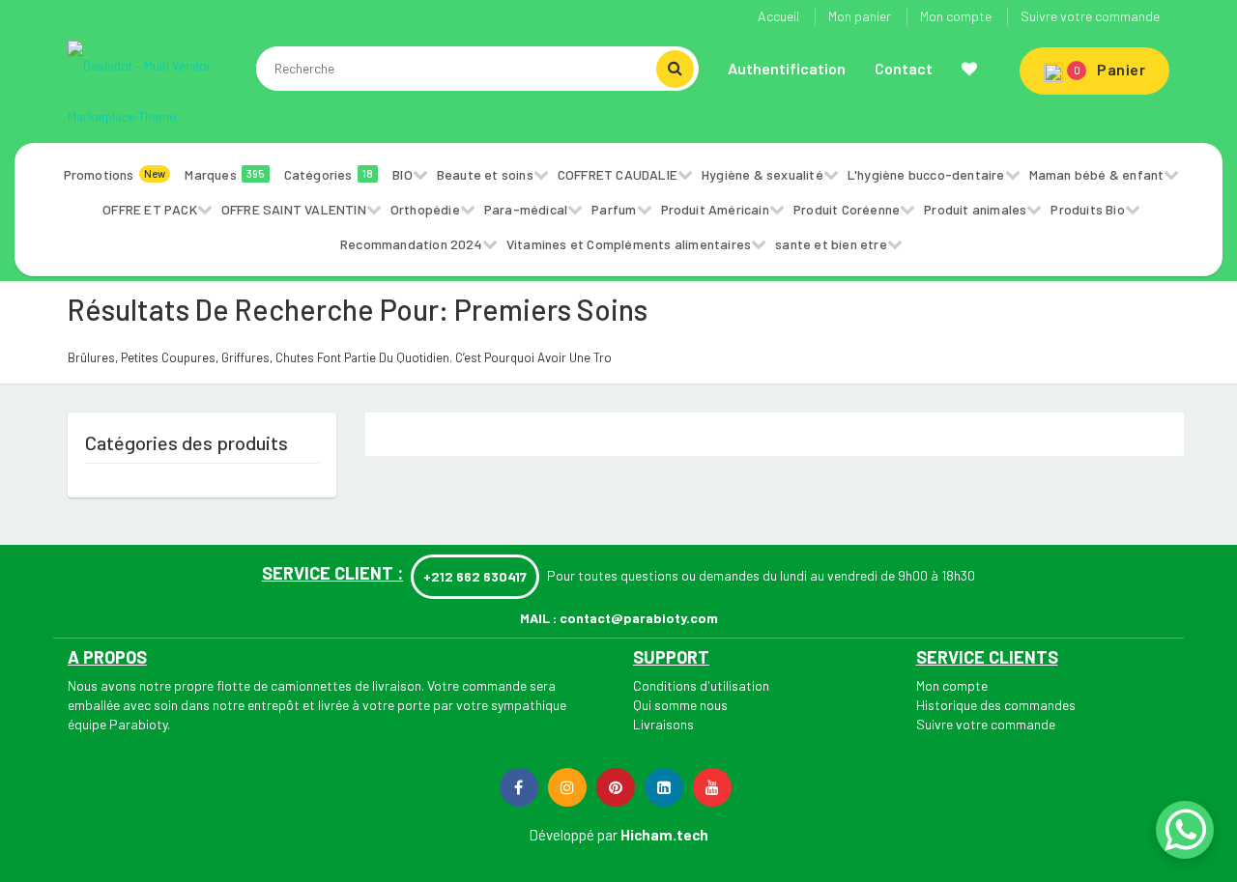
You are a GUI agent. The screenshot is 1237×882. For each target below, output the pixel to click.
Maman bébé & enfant (1097, 174)
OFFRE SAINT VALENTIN (293, 209)
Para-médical (525, 209)
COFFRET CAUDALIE (617, 174)
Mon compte (956, 16)
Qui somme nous (680, 705)
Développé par (573, 834)
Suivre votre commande (1090, 16)
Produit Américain (715, 209)
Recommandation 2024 (411, 244)
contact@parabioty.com (639, 618)
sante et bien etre (831, 244)
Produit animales (975, 209)
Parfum (613, 209)
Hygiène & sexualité (762, 174)
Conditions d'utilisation (701, 685)
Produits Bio (1087, 209)
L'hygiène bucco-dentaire (926, 174)
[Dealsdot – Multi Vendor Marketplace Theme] (155, 90)
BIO (402, 174)
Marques (224, 174)
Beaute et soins (485, 174)
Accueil (778, 16)
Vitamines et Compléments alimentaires (628, 244)
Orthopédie (425, 209)
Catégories (329, 174)
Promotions (115, 174)
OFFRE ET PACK (149, 209)
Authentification (787, 68)
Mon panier (859, 16)
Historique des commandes (996, 705)
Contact (904, 68)
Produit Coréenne (846, 209)
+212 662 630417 (475, 576)
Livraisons (663, 724)
